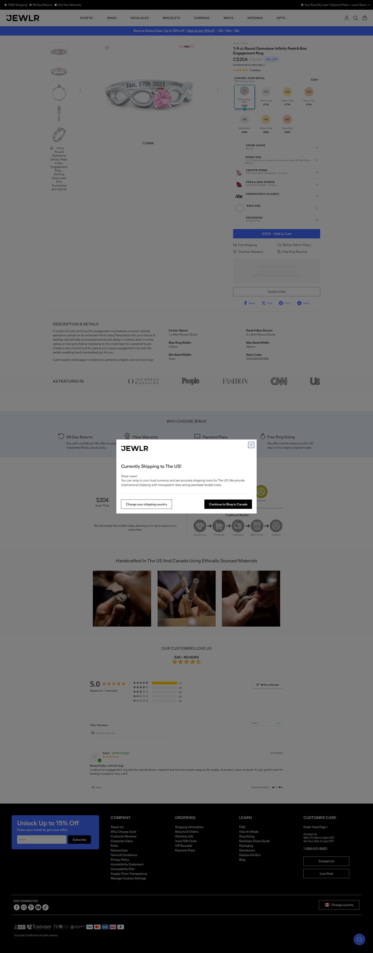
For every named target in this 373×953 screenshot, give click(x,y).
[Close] (251, 445)
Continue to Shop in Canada (228, 504)
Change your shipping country (146, 504)
